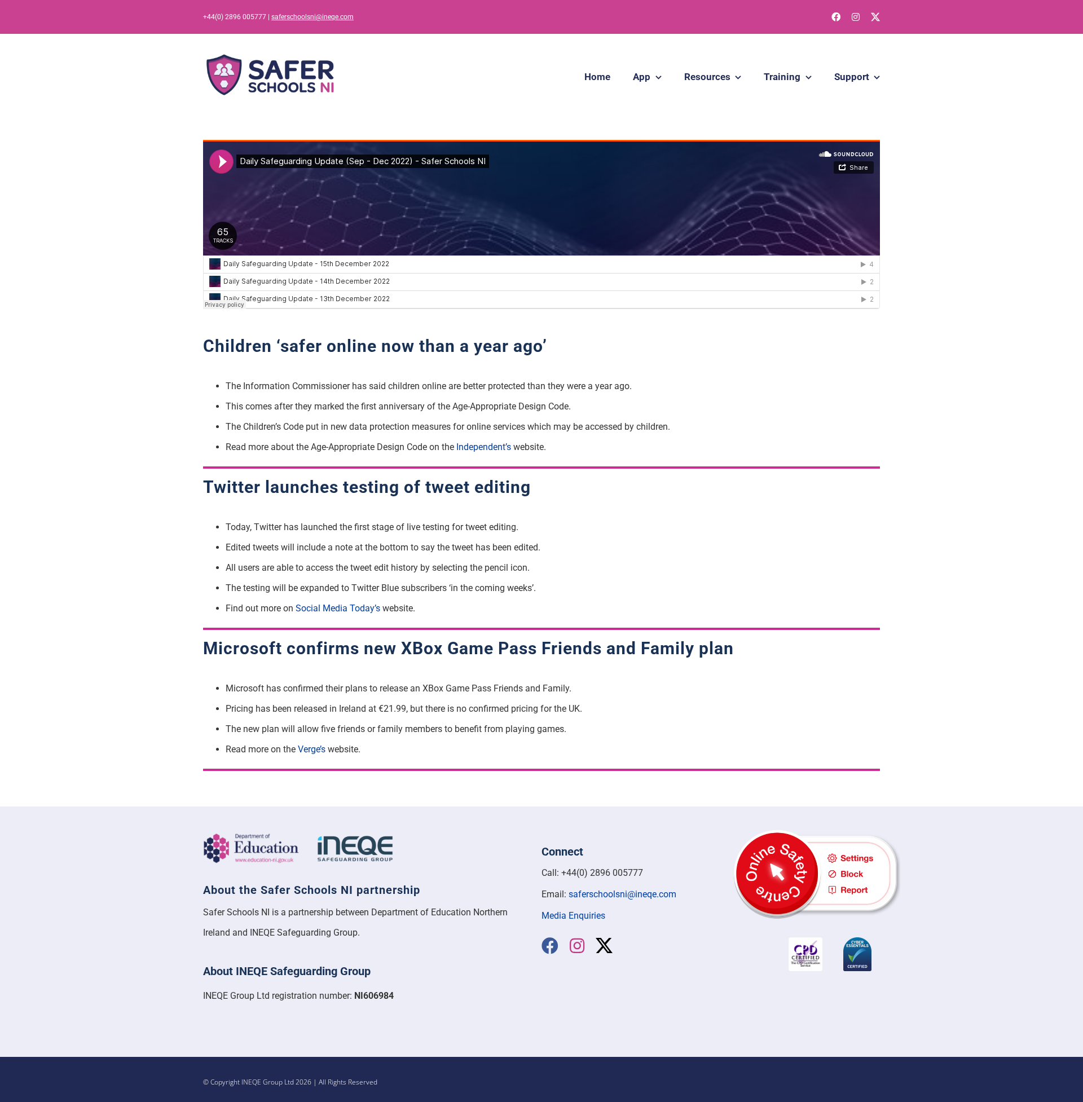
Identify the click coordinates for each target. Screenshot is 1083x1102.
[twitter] (875, 16)
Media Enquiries (573, 915)
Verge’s (311, 749)
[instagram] (856, 16)
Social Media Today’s (338, 608)
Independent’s (483, 447)
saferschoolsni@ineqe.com (312, 17)
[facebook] (835, 16)
